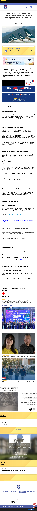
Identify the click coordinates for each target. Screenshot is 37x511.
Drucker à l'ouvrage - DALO (7, 300)
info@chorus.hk (22, 259)
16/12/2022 (11, 471)
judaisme (17, 301)
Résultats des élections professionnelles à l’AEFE (14, 470)
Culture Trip (13, 298)
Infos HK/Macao (10, 51)
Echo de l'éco (14, 300)
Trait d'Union (12, 302)
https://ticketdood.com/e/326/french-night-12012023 (19, 282)
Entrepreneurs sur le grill (22, 300)
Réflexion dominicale (6, 302)
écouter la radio (35, 7)
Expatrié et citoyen (5, 301)
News (27, 301)
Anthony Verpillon (5, 471)
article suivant (2, 463)
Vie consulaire (17, 302)
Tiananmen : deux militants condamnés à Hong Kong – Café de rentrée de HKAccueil (18, 356)
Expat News (29, 300)
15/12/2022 (9, 424)
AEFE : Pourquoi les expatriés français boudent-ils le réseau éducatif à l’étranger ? (18, 381)
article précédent (3, 416)
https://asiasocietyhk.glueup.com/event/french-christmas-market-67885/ (18, 218)
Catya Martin (7, 292)
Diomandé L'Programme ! (19, 298)
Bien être (3, 298)
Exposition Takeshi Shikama (9, 422)
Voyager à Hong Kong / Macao (25, 302)
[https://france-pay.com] (18, 61)
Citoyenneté (8, 298)
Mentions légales (5, 494)
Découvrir (18, 429)
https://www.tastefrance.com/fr (14, 214)
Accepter (31, 509)
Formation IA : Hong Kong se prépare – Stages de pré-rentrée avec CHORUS (16, 331)
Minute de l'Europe (22, 301)
